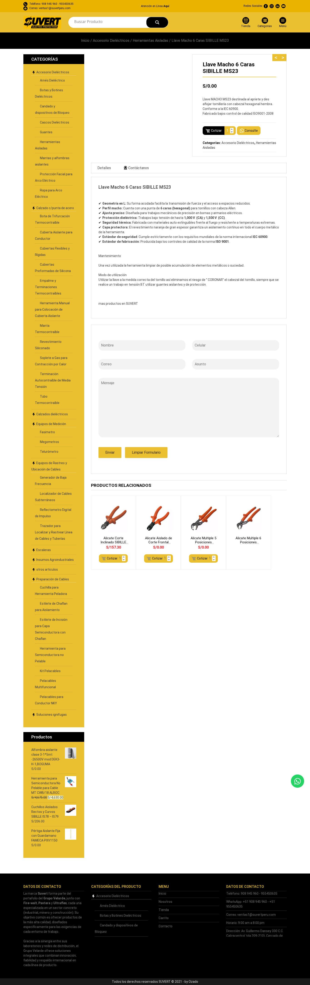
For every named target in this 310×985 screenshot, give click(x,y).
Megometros (49, 442)
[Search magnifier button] (157, 22)
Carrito (164, 918)
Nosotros (165, 901)
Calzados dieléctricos (52, 414)
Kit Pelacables (50, 671)
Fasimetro (47, 432)
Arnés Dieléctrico (52, 80)
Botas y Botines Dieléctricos (120, 915)
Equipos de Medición (51, 424)
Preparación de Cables (52, 579)
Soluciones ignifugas (51, 714)
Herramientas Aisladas (150, 40)
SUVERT (132, 303)
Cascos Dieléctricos (54, 122)
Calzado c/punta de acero (55, 208)
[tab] (104, 168)
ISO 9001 (222, 241)
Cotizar (216, 130)
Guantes (46, 132)
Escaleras (43, 550)
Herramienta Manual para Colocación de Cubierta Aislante (52, 309)
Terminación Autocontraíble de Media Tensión (53, 380)
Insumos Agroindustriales (55, 560)
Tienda (164, 910)
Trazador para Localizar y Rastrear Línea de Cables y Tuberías (53, 532)
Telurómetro (49, 451)
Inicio (85, 40)
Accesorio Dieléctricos (111, 40)
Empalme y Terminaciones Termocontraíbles (48, 287)
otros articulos (47, 569)
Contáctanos (138, 168)
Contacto (165, 926)
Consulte (251, 130)
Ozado (193, 981)
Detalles (104, 168)
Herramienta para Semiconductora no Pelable (50, 655)
